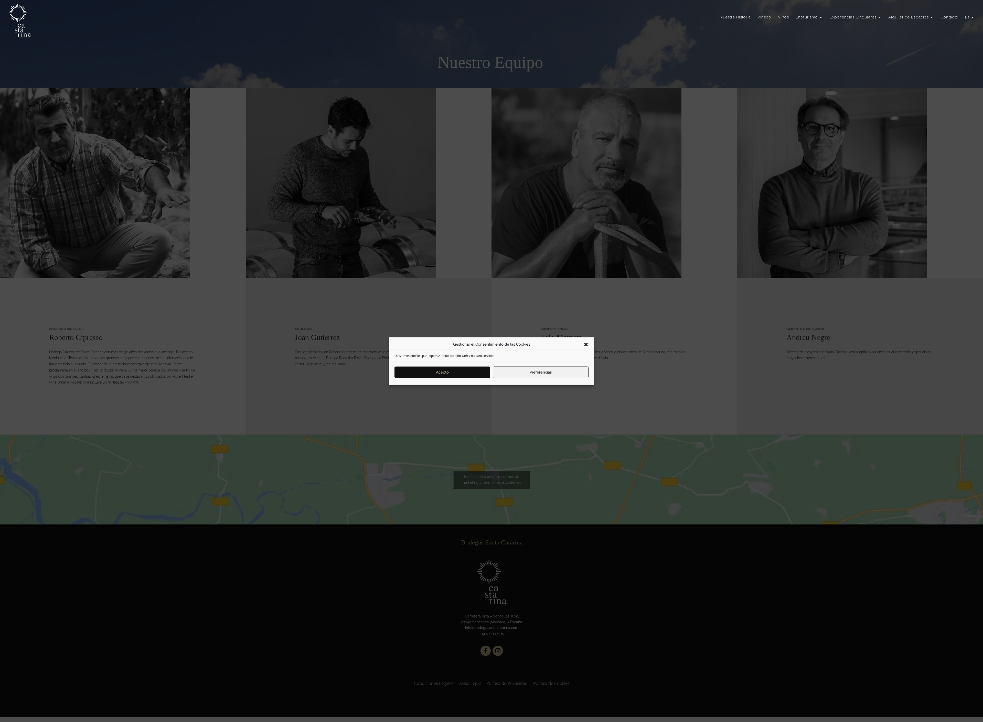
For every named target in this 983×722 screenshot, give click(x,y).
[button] (586, 344)
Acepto (442, 372)
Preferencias (541, 372)
